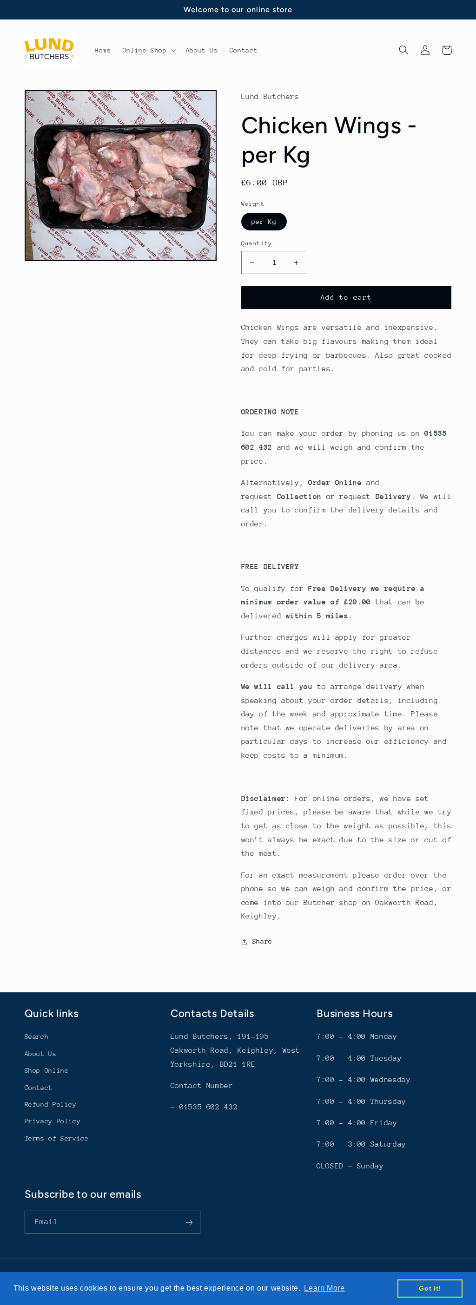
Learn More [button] (324, 1288)
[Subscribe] (188, 1222)
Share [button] (262, 941)
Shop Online (47, 1070)
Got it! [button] (430, 1288)
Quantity (256, 243)
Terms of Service (57, 1138)
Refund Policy (51, 1104)
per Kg (264, 221)
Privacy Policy (53, 1121)
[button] (148, 50)
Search (37, 1036)
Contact (39, 1087)
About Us (41, 1053)
